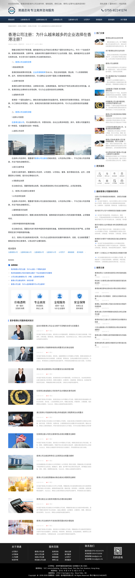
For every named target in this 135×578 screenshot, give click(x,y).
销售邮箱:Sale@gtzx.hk (93, 556)
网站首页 (11, 20)
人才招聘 (15, 557)
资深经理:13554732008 (93, 553)
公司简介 (15, 552)
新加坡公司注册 (40, 560)
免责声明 (15, 560)
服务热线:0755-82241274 (94, 551)
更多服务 (111, 20)
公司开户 (87, 20)
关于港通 (123, 20)
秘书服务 (68, 554)
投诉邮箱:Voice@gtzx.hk (94, 559)
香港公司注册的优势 (23, 62)
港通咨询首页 (12, 26)
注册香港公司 (25, 20)
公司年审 (55, 554)
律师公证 (55, 560)
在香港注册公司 (18, 122)
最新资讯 (113, 4)
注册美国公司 (57, 20)
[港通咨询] (11, 10)
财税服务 (99, 20)
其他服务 (68, 560)
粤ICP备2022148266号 (98, 575)
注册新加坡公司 (41, 20)
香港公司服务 (22, 26)
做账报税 (71, 252)
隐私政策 (103, 4)
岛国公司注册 (39, 557)
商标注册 (68, 552)
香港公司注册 (39, 552)
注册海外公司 (73, 20)
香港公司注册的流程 (23, 112)
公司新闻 (15, 554)
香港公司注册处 (41, 158)
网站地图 (122, 4)
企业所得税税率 (39, 72)
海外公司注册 (39, 554)
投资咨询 (55, 552)
